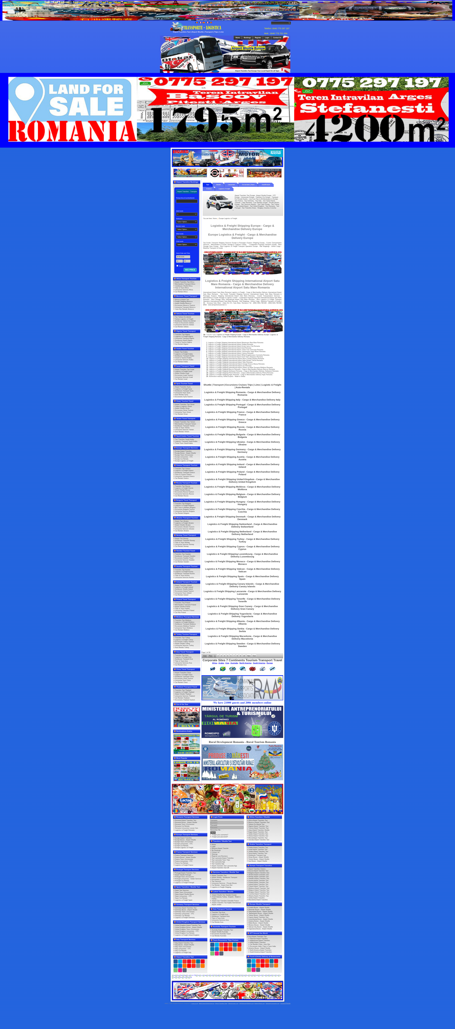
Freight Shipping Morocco (184, 301)
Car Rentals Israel (181, 379)
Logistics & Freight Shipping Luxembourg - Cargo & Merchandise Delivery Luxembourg (242, 555)
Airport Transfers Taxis (221, 1003)
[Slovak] (173, 977)
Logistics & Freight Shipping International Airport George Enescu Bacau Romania (236, 364)
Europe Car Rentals (181, 459)
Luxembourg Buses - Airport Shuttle (260, 919)
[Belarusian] (180, 975)
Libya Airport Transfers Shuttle (258, 830)
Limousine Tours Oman (183, 412)
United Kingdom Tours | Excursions (187, 929)
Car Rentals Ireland (181, 595)
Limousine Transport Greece (184, 476)
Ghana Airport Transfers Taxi (258, 836)
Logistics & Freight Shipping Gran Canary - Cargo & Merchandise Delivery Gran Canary (242, 607)
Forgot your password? (220, 837)
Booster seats (180, 226)
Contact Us (277, 38)
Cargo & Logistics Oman (183, 406)
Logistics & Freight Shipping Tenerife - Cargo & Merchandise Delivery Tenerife (242, 600)
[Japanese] (243, 975)
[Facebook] (175, 961)
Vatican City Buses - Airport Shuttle (260, 927)
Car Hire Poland (180, 612)
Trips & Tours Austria (182, 575)
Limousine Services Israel (184, 377)
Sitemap (214, 854)
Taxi (207, 185)
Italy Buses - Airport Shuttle (184, 945)
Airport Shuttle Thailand (183, 694)
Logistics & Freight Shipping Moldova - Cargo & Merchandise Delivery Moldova (242, 488)
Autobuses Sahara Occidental (185, 321)
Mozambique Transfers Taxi (258, 838)
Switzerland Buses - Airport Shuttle (260, 911)
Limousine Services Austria (184, 577)
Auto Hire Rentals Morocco (184, 309)
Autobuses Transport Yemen (185, 426)
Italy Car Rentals (181, 950)
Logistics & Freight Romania (184, 830)
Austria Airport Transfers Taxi (258, 880)
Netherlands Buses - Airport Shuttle (260, 913)
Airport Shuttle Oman (182, 408)
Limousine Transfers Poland (184, 610)
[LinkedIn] (175, 965)
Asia (227, 663)
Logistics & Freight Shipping (221, 887)
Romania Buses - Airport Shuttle (186, 822)
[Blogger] (184, 965)
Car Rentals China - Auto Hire (260, 944)
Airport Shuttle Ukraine (183, 525)
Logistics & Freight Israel (183, 371)
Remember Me (215, 830)
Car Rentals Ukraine (182, 531)
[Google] (184, 961)
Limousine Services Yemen (184, 429)
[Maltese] (260, 975)
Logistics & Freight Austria (184, 572)
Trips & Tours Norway (182, 542)
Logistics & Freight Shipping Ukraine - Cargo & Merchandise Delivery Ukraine (242, 443)
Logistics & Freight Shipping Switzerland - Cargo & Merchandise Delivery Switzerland (242, 525)
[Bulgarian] (184, 975)
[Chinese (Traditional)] (193, 975)
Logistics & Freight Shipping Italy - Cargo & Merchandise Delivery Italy (242, 399)
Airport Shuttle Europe (248, 48)
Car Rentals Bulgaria (182, 513)
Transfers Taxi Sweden (183, 554)
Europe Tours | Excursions (184, 455)
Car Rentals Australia (219, 936)
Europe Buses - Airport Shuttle (185, 453)
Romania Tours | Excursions (184, 824)
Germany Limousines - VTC (184, 914)
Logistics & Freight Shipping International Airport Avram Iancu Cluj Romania (234, 346)
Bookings (247, 38)
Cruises (209, 189)
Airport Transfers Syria (183, 387)
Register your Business (220, 856)
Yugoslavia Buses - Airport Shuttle (260, 929)
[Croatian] (197, 975)
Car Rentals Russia (181, 496)
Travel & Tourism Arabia (183, 358)
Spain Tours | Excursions (183, 892)
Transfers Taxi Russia (182, 486)
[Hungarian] (230, 975)
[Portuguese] (270, 975)
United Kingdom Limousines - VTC (187, 931)
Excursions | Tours (248, 185)
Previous (226, 47)
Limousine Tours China (183, 680)
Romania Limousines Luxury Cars (186, 828)
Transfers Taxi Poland (182, 603)
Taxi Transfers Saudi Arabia (184, 439)
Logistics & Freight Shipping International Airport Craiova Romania (230, 353)
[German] (224, 975)
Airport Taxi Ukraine (182, 521)
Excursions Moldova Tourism (185, 626)
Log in (213, 832)
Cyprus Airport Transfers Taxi (258, 917)
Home (238, 38)
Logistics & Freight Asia (183, 657)
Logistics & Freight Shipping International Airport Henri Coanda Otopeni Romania (236, 358)
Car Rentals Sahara (181, 327)
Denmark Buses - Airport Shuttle (259, 909)
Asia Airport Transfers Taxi (257, 936)
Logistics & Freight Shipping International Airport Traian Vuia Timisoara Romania (235, 350)
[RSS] (202, 965)
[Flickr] (180, 970)
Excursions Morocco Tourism (185, 305)
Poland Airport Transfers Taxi (258, 886)
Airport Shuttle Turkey (182, 643)
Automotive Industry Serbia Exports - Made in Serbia (227, 376)
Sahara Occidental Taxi (256, 824)
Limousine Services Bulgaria (185, 511)
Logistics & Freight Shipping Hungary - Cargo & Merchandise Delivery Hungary (242, 503)
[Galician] (216, 975)
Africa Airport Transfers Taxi (258, 820)
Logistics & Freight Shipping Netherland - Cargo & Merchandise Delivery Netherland (242, 532)
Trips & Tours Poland (182, 608)
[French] (214, 975)
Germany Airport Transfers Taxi (185, 908)
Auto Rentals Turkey (182, 647)
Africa (214, 663)
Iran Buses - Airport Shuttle (257, 861)
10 (244, 656)
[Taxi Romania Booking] (227, 158)
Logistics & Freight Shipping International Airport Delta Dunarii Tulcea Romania (236, 360)
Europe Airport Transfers (183, 451)
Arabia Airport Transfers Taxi (258, 847)
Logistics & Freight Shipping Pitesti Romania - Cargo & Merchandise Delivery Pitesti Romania (241, 373)
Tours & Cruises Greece (183, 474)
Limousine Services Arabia (184, 360)
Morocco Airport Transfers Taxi (259, 822)
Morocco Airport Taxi (182, 299)
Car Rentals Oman (181, 414)
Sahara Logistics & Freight (184, 319)
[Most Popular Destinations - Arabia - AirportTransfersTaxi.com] (187, 744)
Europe (270, 663)
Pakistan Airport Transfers (259, 938)
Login (267, 38)
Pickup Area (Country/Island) (185, 198)
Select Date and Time (183, 253)
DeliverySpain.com (260, 1003)
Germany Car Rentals (182, 915)
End (254, 656)
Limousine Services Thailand (185, 696)
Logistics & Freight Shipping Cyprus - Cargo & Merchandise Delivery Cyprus (242, 547)
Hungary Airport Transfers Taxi (258, 892)
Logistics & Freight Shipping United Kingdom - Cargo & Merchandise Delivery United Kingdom (242, 480)
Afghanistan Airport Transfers (260, 940)
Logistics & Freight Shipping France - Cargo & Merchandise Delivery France (242, 413)
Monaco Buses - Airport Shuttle (259, 925)
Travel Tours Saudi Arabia (184, 443)
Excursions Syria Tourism (184, 397)
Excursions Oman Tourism (184, 410)
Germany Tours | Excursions (185, 912)
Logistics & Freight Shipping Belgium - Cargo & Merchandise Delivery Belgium (242, 495)
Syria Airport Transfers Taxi (257, 853)
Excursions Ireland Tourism (184, 591)
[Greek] (227, 975)
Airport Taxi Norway (181, 538)
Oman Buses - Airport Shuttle (258, 857)
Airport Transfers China (183, 673)
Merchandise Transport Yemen (185, 424)
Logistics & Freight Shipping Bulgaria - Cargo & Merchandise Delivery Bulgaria (242, 435)
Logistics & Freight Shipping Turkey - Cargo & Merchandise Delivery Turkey (242, 540)
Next (282, 47)
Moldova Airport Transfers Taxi (258, 888)
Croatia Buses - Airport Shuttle (258, 907)
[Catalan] (188, 975)
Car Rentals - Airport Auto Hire (222, 885)
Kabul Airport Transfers (258, 942)
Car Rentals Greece (182, 478)
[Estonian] (211, 975)
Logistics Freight (224, 189)
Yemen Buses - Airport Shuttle (258, 859)
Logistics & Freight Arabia (184, 354)
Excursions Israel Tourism (184, 375)
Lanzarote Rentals (285, 1003)
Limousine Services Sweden (184, 560)
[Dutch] (207, 975)
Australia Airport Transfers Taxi (222, 930)
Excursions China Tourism (184, 678)
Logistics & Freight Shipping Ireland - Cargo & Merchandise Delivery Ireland (242, 465)
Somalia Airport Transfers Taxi (258, 840)
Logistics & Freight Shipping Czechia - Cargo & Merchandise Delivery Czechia (242, 510)
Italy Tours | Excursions (183, 947)
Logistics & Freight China (183, 675)
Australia (234, 663)
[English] (173, 975)
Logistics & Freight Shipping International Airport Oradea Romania (230, 344)
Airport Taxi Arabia (181, 352)
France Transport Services (184, 855)
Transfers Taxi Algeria (182, 334)
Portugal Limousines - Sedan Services (188, 879)
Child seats (179, 241)
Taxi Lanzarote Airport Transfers (223, 858)
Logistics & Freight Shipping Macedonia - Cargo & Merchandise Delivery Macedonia (242, 637)
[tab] (187, 191)
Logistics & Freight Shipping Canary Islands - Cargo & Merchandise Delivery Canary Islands (242, 585)
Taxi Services (216, 881)
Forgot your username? (220, 835)
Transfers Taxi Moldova (183, 620)
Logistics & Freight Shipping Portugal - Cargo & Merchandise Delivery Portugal (242, 405)
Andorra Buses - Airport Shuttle (259, 921)
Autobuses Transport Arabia (184, 356)
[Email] (198, 965)
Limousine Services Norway (184, 544)
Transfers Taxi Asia (181, 655)
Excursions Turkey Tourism (184, 641)
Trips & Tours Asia (181, 661)
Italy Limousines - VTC (183, 949)
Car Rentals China (181, 682)
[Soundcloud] (193, 961)
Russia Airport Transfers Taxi (258, 871)
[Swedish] (184, 977)
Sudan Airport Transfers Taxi (258, 834)
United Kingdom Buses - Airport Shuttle (188, 927)
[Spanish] (180, 977)
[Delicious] (180, 965)
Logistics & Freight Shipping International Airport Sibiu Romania (230, 362)
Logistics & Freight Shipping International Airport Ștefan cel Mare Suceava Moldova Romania (241, 367)
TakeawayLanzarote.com (272, 1003)
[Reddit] (189, 965)
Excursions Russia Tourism (184, 492)
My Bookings (216, 850)
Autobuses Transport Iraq (257, 855)
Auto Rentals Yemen (182, 432)
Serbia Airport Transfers (256, 898)
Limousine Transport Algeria (184, 338)
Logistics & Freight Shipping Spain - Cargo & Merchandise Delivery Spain (242, 577)
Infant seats (179, 234)
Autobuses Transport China (184, 676)
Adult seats (179, 211)
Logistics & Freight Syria (183, 389)
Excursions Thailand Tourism (185, 700)
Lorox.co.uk (194, 1003)
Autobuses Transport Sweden (185, 556)
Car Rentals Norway (182, 546)
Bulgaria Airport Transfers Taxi (258, 873)
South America (259, 663)
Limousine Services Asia (183, 663)
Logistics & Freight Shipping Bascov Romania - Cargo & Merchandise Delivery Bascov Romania (242, 369)
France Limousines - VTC (184, 861)
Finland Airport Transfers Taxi (258, 882)
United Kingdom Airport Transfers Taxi (188, 925)
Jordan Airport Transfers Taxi (258, 851)
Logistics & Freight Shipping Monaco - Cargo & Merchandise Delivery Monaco (242, 562)
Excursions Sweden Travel (184, 558)
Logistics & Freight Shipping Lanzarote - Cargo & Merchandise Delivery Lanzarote (242, 592)
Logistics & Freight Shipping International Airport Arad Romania (229, 348)
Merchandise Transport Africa (185, 284)
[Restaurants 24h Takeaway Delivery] (227, 990)
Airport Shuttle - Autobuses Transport (224, 877)
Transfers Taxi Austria (182, 570)
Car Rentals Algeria (181, 344)
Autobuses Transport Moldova (185, 624)
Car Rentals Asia (181, 665)
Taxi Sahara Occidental (183, 317)
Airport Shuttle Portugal (183, 875)
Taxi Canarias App (218, 864)
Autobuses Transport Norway (185, 540)
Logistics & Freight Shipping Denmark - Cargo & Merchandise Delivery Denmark (242, 517)
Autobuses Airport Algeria (183, 340)
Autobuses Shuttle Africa (183, 286)
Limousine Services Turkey (184, 645)
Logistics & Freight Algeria (184, 336)
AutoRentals (266, 185)
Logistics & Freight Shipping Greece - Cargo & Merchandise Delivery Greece (242, 420)
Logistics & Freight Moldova (184, 622)
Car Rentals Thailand (182, 698)
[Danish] (204, 975)
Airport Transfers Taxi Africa (184, 282)
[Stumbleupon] (193, 965)
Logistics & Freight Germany (185, 917)
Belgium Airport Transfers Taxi (258, 890)
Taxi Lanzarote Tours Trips (221, 860)
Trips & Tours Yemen (182, 428)
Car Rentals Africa (181, 292)
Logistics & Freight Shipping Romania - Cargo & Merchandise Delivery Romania (242, 393)
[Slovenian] (176, 977)
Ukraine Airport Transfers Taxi (258, 875)
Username (213, 820)
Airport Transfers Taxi (219, 875)
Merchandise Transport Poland (185, 605)
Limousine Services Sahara (184, 325)
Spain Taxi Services (182, 890)
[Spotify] (175, 970)
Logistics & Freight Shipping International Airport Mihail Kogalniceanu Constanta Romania (238, 355)
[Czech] (201, 975)
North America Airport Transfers (260, 950)
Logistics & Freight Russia (184, 488)
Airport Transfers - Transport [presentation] (187, 191)
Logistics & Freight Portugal (184, 882)
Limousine (231, 185)
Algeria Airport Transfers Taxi (258, 826)
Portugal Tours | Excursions (184, 877)
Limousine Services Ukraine (184, 529)
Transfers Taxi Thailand (183, 690)
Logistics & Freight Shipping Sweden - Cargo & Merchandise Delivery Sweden (242, 644)
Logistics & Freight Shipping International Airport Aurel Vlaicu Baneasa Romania (235, 357)
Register (258, 38)
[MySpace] (184, 970)
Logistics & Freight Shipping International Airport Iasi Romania (230, 366)
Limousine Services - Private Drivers (224, 883)
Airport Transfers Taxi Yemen (185, 422)
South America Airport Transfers (261, 952)
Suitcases (179, 218)
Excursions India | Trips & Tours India (263, 946)
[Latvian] (249, 975)
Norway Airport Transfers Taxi (258, 876)
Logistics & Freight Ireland (184, 587)
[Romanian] (273, 975)
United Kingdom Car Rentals (184, 933)
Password (213, 825)
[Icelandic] (233, 975)
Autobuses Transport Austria (185, 573)
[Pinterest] (202, 961)
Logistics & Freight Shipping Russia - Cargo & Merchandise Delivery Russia (242, 428)
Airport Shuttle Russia (182, 490)
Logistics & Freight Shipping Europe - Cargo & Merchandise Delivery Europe (243, 335)
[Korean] (246, 975)
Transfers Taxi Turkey (182, 638)
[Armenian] (177, 975)
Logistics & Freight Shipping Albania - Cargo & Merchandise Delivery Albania (242, 622)
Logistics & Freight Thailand (184, 692)
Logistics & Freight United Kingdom (187, 935)
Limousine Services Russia (184, 494)
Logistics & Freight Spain (183, 900)
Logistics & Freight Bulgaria (184, 505)
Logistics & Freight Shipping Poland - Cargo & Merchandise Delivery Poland (242, 473)
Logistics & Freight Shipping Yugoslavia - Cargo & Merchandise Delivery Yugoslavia (242, 615)
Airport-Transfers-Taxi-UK (220, 868)
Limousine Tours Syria (182, 393)
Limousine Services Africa (184, 290)
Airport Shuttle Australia (220, 932)
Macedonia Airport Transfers (258, 900)
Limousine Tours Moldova (184, 628)
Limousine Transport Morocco (185, 307)
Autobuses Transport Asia (184, 659)
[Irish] (237, 975)
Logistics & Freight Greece (184, 470)
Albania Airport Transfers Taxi (258, 896)
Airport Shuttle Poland (182, 607)
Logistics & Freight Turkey (184, 640)
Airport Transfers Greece (256, 869)
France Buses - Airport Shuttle (185, 857)
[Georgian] (220, 975)
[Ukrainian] (190, 977)
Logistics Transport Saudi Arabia (186, 441)
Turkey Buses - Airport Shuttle (258, 915)
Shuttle (218, 185)
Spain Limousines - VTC (183, 896)
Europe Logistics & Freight (184, 461)
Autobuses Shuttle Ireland (184, 589)
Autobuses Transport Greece (185, 472)
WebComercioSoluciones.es (206, 1003)
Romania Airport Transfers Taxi (185, 820)
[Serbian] (279, 975)
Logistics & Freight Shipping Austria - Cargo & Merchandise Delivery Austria (242, 458)
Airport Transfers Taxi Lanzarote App (224, 866)
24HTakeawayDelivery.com (246, 1003)
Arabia (221, 663)
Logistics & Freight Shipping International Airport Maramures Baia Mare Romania (235, 342)
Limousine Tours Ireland (183, 593)
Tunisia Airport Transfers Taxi (258, 828)
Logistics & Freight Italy (183, 952)
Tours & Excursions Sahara (184, 323)
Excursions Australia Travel (221, 934)
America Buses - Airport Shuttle (259, 948)
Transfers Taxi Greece (182, 469)
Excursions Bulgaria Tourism (185, 509)
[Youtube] (189, 961)
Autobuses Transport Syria (184, 391)
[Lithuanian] (252, 975)
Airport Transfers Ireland (183, 585)
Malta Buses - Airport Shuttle (258, 923)
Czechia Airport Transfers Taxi (258, 894)
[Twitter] (180, 961)
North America (245, 663)
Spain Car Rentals (181, 898)
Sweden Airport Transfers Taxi (258, 878)
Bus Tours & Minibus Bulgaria (185, 507)
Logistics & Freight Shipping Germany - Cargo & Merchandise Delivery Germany (242, 450)
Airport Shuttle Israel (182, 373)
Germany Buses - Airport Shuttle (186, 910)
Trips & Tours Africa (182, 288)
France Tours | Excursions (184, 859)
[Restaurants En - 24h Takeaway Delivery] (190, 173)
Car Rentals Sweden (182, 562)
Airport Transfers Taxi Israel (184, 369)
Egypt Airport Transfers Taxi (258, 832)
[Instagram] (198, 961)
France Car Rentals (181, 863)
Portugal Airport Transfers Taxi (185, 873)
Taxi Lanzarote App (218, 862)
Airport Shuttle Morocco (183, 303)
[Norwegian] (263, 975)
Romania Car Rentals (182, 826)
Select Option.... (183, 222)
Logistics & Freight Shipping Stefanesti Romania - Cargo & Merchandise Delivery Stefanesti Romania (243, 371)
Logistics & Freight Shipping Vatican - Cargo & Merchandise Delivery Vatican (242, 570)
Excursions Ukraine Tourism (184, 527)
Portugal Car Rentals (182, 881)
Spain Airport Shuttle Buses (184, 894)
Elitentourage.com (233, 1003)
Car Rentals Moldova (182, 630)
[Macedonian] (256, 975)
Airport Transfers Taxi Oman (184, 404)
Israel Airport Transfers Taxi (257, 849)
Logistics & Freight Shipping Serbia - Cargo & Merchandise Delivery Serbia (242, 630)
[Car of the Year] (187, 717)
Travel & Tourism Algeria (183, 342)
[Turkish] (187, 977)
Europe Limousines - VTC (184, 457)
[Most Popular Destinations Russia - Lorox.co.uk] (187, 771)
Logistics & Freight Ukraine (184, 523)
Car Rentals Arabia (181, 362)
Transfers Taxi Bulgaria (183, 503)
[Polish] (266, 975)
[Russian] (276, 975)
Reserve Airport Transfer (220, 848)
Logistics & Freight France (184, 865)
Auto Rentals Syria (181, 395)
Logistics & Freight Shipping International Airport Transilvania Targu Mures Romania (236, 351)
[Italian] (240, 975)
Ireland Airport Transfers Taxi (258, 884)
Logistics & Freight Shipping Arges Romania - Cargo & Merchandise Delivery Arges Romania (240, 374)
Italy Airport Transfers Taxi (184, 943)
